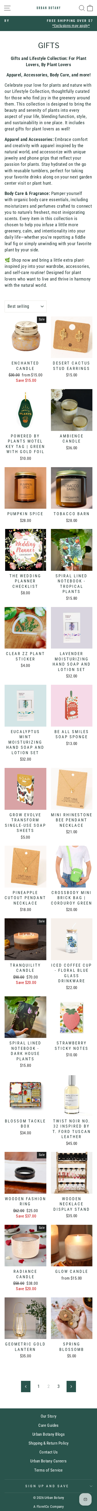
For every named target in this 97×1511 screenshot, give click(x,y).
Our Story (49, 1416)
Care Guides (48, 1425)
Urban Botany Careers (48, 1461)
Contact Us (48, 1452)
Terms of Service (48, 1470)
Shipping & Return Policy (49, 1443)
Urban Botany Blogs (48, 1434)
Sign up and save (47, 1486)
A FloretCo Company (48, 1507)
